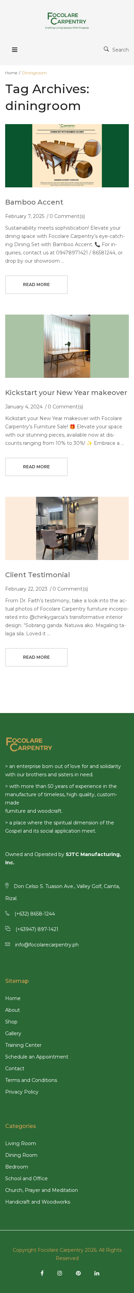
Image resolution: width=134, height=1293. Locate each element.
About (12, 1010)
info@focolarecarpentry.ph (47, 945)
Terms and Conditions (31, 1080)
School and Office (26, 1178)
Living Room (20, 1143)
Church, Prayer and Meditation (41, 1190)
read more (36, 284)
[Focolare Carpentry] (67, 21)
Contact (14, 1068)
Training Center (23, 1045)
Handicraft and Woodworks (37, 1202)
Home (11, 72)
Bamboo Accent (34, 202)
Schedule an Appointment (36, 1057)
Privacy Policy (21, 1092)
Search (120, 50)
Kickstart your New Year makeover (66, 392)
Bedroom (16, 1167)
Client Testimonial (37, 575)
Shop (11, 1022)
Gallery (13, 1033)
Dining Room (21, 1155)
